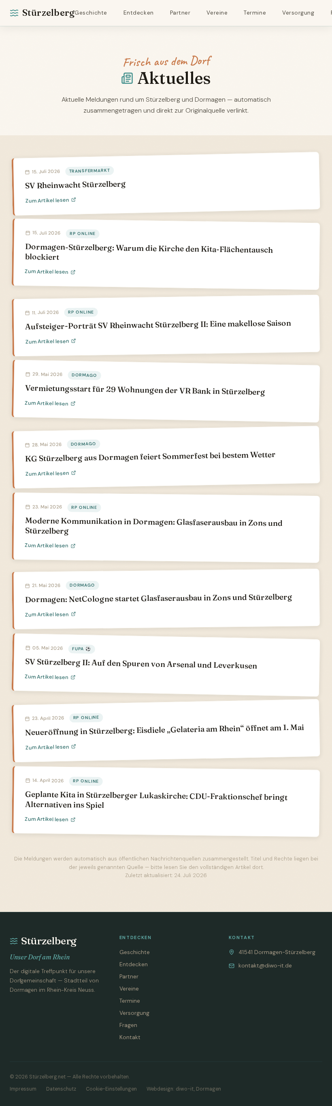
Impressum (23, 1089)
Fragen (128, 1025)
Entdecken (138, 12)
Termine (255, 12)
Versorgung (298, 12)
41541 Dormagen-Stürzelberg (276, 952)
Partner (180, 12)
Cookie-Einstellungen (111, 1089)
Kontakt (129, 1037)
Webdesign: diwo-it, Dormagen (184, 1089)
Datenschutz (61, 1089)
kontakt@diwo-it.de (265, 965)
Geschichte (90, 12)
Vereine (217, 12)
